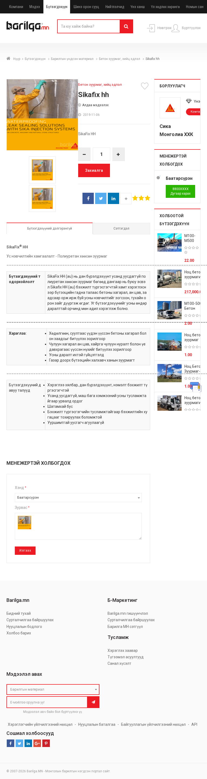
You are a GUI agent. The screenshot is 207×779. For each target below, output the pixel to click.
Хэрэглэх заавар (123, 650)
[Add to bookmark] (145, 86)
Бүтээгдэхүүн (56, 7)
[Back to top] (192, 748)
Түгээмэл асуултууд (126, 657)
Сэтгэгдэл (121, 228)
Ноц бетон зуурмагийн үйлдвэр (194, 277)
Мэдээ (34, 7)
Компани (16, 7)
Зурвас (22, 507)
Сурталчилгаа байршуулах (30, 620)
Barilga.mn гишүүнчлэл (128, 613)
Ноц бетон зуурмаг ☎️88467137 (195, 340)
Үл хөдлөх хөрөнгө (165, 7)
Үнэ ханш (137, 7)
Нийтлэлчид (114, 7)
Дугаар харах (180, 191)
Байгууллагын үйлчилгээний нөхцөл (153, 724)
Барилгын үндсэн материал (72, 59)
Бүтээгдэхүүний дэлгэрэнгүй (49, 228)
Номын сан (194, 7)
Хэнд (20, 487)
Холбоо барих (18, 633)
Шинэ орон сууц (86, 7)
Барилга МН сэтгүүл (125, 626)
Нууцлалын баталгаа (96, 724)
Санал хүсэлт (119, 663)
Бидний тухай (18, 613)
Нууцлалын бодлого (24, 626)
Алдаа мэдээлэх (95, 105)
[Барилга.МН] (27, 26)
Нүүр (16, 59)
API (194, 724)
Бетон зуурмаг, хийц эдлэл (120, 59)
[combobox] (78, 497)
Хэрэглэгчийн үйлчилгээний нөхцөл (40, 724)
